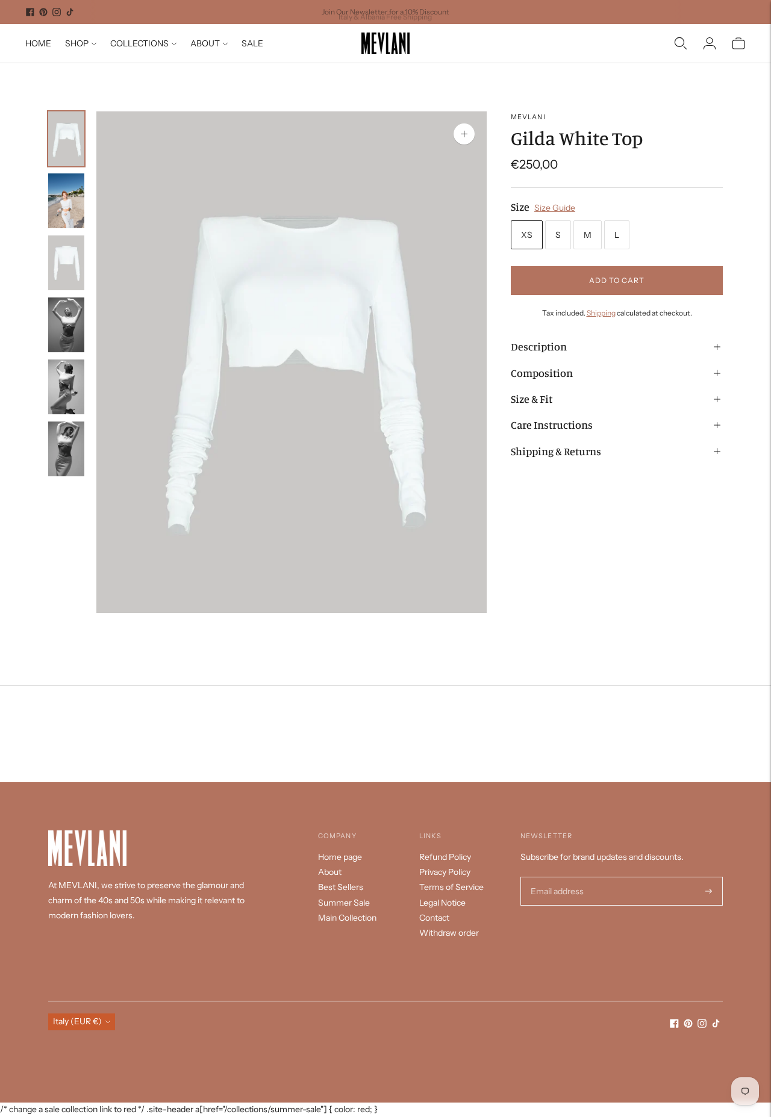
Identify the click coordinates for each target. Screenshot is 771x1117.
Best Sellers (340, 887)
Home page (340, 856)
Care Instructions (552, 425)
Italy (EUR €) (77, 1021)
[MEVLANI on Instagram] (56, 12)
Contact (434, 917)
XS (526, 234)
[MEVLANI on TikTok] (70, 12)
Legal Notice (442, 902)
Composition (542, 372)
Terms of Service (451, 887)
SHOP (77, 43)
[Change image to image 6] (66, 449)
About (330, 872)
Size (520, 206)
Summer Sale (344, 902)
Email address (555, 877)
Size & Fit (531, 398)
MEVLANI (528, 117)
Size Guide (554, 207)
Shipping (601, 312)
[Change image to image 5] (66, 386)
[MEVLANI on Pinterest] (43, 12)
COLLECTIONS (139, 43)
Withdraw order (449, 932)
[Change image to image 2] (66, 200)
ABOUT (205, 43)
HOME (38, 43)
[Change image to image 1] (66, 138)
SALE (252, 43)
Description (539, 346)
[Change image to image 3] (66, 262)
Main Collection (347, 917)
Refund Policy (445, 856)
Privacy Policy (444, 872)
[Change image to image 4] (66, 324)
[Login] (709, 43)
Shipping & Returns (556, 451)
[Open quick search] (680, 43)
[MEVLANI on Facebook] (30, 12)
